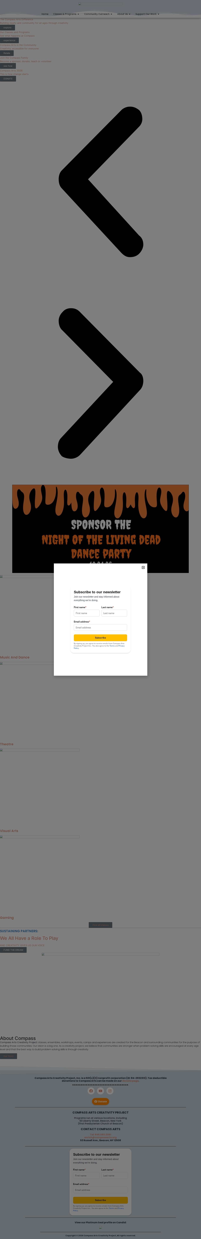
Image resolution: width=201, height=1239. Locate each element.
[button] (143, 567)
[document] (100, 619)
